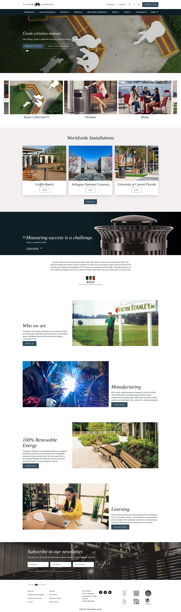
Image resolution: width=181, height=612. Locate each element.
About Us (29, 344)
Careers (30, 602)
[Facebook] (100, 592)
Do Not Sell (53, 594)
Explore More (120, 527)
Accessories (141, 12)
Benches (63, 12)
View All (90, 202)
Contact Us (150, 4)
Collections (28, 12)
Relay (153, 12)
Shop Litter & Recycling (59, 46)
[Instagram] (105, 592)
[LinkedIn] (110, 592)
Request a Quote (33, 46)
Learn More (119, 405)
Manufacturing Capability (36, 594)
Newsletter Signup (55, 598)
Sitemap (52, 591)
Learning (122, 4)
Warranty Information (35, 598)
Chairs (126, 12)
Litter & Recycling (46, 12)
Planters (77, 12)
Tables (114, 12)
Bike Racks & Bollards (96, 12)
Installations (111, 4)
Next (100, 564)
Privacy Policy (53, 602)
